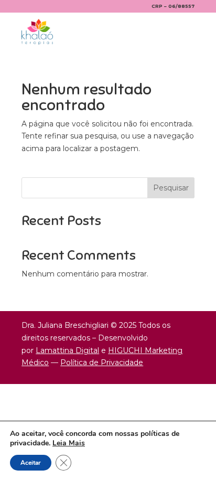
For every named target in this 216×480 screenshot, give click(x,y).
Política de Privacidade (101, 362)
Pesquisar (171, 188)
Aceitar (30, 462)
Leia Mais (68, 443)
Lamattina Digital (67, 350)
